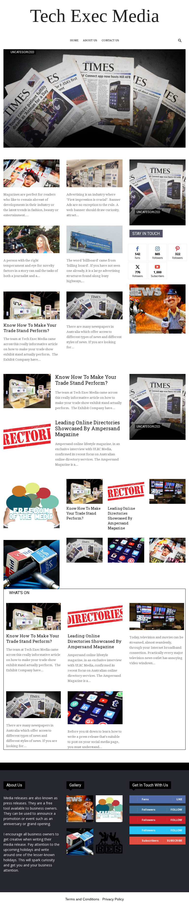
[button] (180, 40)
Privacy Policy (113, 899)
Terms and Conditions (82, 899)
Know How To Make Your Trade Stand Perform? (30, 327)
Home (74, 40)
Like (138, 247)
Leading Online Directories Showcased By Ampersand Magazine (87, 428)
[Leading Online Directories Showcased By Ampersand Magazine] (27, 436)
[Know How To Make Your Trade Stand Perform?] (31, 305)
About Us (90, 40)
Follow (157, 247)
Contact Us (110, 40)
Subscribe (157, 266)
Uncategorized (22, 52)
